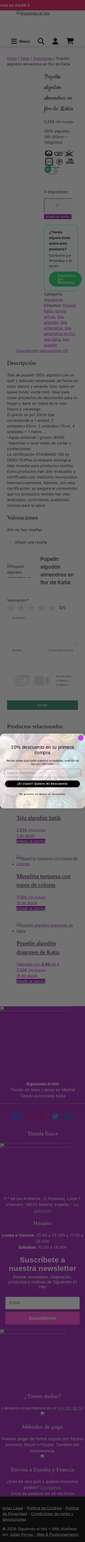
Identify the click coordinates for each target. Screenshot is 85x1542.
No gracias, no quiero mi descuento (42, 794)
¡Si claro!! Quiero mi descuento (42, 783)
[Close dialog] (80, 738)
